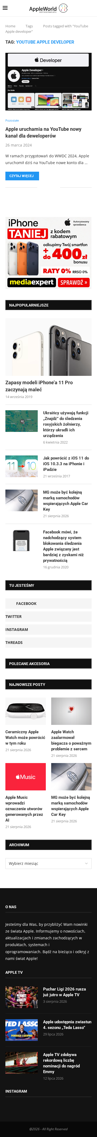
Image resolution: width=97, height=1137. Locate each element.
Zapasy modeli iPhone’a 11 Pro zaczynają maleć (39, 386)
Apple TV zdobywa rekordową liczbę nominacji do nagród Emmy (61, 1063)
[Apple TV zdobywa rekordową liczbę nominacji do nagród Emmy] (21, 1063)
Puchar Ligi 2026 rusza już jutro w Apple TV (64, 992)
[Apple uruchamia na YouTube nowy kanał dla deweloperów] (48, 81)
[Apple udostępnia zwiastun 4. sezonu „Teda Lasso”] (21, 1030)
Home (10, 26)
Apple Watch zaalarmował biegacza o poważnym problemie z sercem (71, 740)
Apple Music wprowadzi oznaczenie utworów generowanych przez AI (24, 809)
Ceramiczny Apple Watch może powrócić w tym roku (25, 737)
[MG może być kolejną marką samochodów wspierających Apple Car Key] (21, 500)
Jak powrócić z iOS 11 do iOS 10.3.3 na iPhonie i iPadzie (66, 464)
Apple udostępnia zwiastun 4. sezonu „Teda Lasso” (67, 1024)
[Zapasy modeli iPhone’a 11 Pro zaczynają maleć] (48, 347)
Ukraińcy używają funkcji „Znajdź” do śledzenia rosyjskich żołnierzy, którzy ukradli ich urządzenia (65, 424)
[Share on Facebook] (45, 187)
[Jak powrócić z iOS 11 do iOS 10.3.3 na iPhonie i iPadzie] (21, 466)
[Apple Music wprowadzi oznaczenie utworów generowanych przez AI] (25, 776)
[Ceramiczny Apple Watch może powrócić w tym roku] (25, 711)
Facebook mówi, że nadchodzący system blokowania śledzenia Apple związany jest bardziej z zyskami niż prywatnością (63, 546)
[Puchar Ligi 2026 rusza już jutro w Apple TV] (21, 997)
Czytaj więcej (21, 176)
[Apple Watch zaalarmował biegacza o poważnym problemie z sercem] (71, 711)
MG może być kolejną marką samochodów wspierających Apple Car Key (65, 501)
